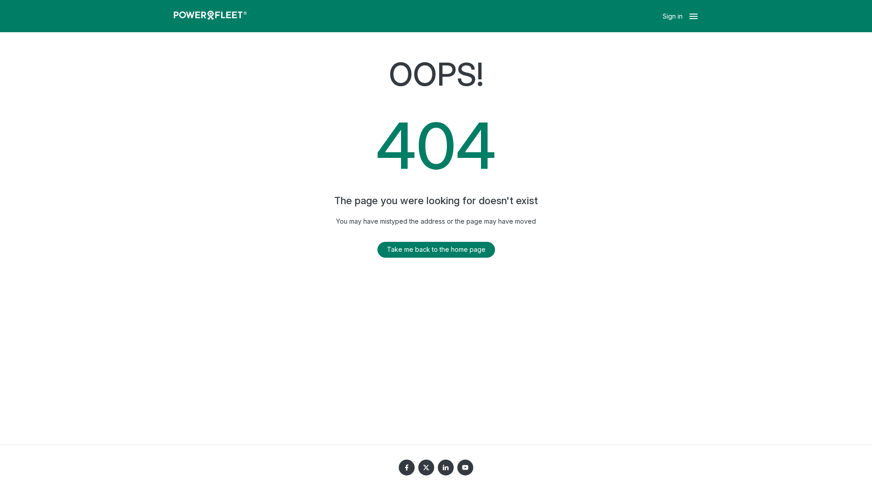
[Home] (210, 16)
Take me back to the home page (436, 249)
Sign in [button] (673, 16)
